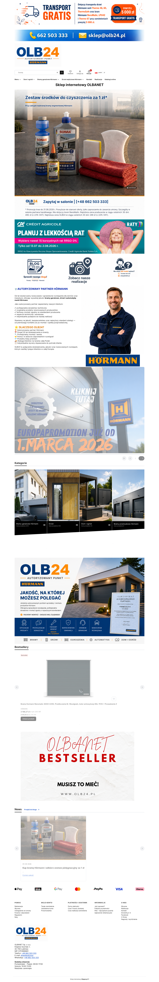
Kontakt (124, 911)
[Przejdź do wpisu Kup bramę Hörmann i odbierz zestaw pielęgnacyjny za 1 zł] (53, 839)
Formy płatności (73, 906)
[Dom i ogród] (96, 502)
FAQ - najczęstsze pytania (104, 911)
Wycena (17, 908)
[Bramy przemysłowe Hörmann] (128, 502)
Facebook (124, 915)
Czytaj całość (28, 875)
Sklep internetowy (79, 979)
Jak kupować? (100, 906)
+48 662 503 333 (29, 953)
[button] (62, 72)
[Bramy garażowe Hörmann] (31, 502)
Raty (16, 917)
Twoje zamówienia (47, 906)
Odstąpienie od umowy (23, 911)
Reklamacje (19, 906)
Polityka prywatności (102, 908)
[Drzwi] (63, 502)
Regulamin (18, 915)
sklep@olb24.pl (27, 955)
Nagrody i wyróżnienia (129, 919)
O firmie (124, 917)
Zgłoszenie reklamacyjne (103, 913)
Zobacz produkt (28, 719)
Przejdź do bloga (30, 809)
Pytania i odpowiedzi (22, 913)
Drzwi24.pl (125, 913)
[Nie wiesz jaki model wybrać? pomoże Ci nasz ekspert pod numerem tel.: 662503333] (124, 267)
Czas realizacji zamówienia (77, 911)
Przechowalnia (46, 911)
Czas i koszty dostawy (76, 908)
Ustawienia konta (47, 908)
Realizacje (124, 908)
